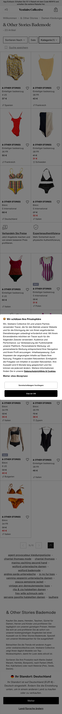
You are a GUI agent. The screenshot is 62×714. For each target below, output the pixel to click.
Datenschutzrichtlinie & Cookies (40, 371)
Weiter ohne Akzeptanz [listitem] (15, 376)
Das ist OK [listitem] (31, 393)
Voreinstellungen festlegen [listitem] (31, 385)
